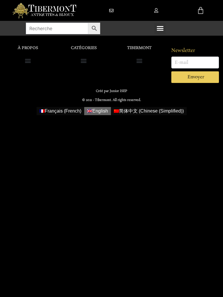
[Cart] (200, 10)
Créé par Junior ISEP (111, 91)
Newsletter (183, 50)
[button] (156, 10)
